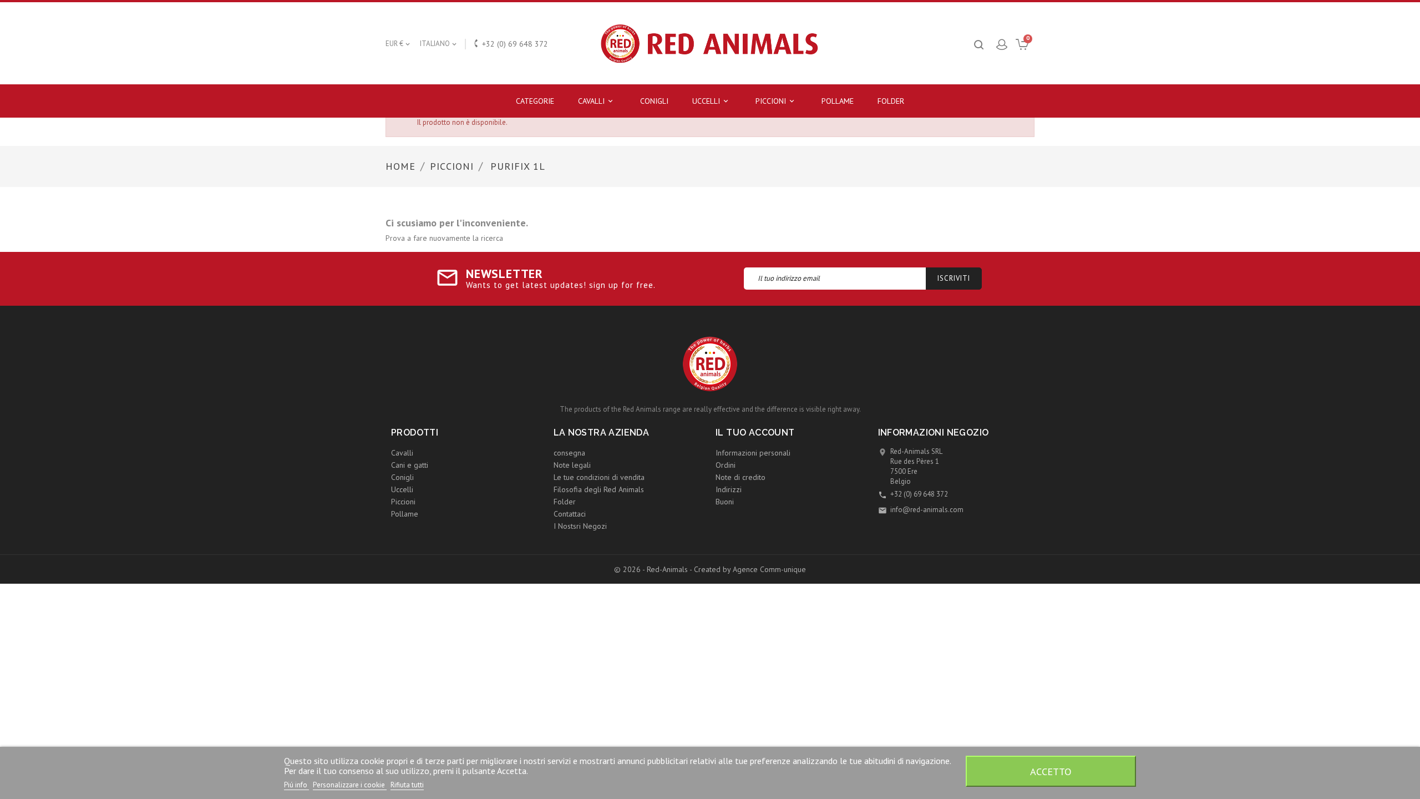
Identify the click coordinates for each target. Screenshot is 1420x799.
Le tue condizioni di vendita (599, 477)
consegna (569, 453)
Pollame (837, 101)
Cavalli (596, 101)
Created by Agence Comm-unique (750, 569)
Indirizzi (729, 489)
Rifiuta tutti (407, 785)
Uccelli (711, 101)
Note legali (572, 465)
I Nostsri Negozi (580, 526)
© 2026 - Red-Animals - (654, 569)
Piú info (296, 785)
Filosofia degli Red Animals (599, 489)
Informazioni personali (753, 453)
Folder (891, 101)
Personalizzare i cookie (350, 785)
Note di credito (740, 477)
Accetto (1051, 771)
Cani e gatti (409, 465)
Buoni (725, 502)
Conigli (654, 101)
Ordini (726, 465)
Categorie (535, 101)
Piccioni (775, 101)
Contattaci (570, 514)
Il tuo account (755, 432)
